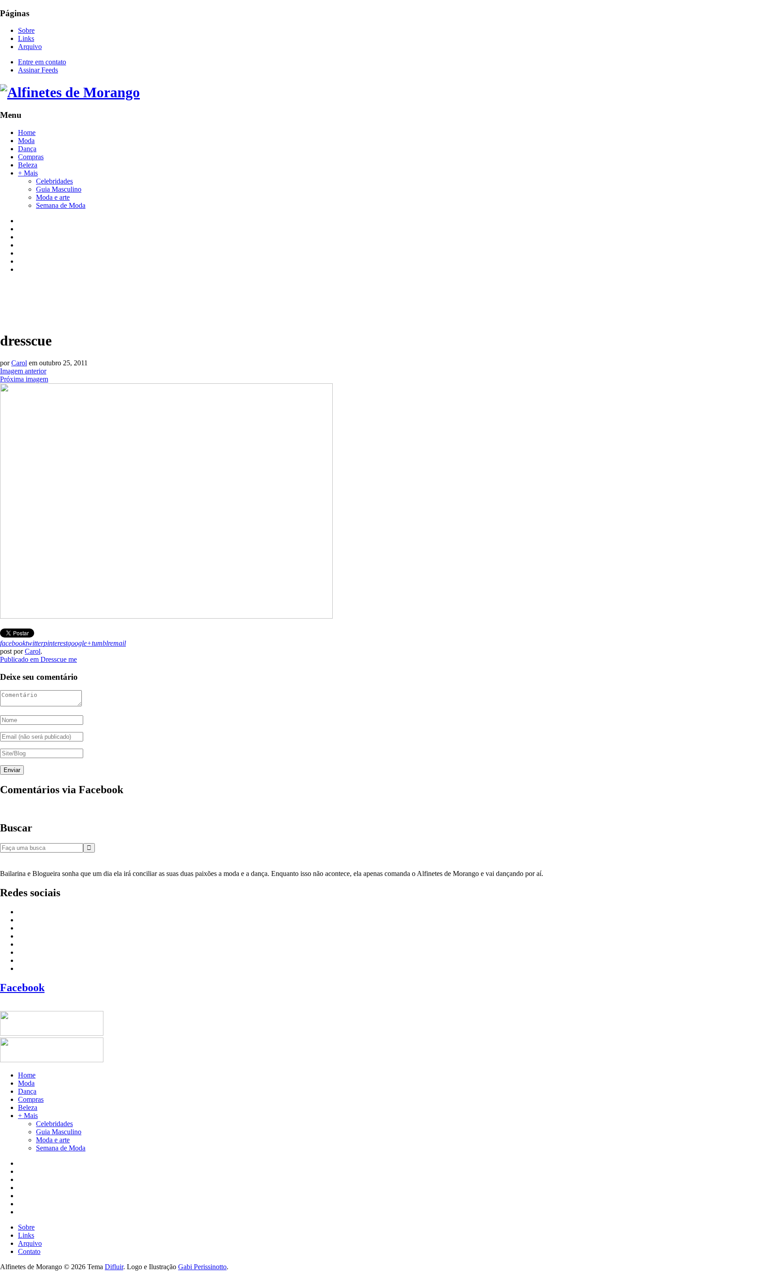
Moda (26, 140)
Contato (29, 1251)
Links (26, 38)
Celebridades (54, 181)
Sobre (26, 30)
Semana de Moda (60, 205)
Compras (31, 157)
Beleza (27, 165)
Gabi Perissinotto (202, 1267)
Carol (19, 363)
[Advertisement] (163, 301)
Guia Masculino (58, 189)
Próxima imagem (24, 379)
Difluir (114, 1267)
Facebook (22, 987)
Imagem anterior (23, 371)
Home (27, 132)
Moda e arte (53, 197)
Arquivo (30, 46)
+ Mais (28, 173)
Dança (27, 149)
